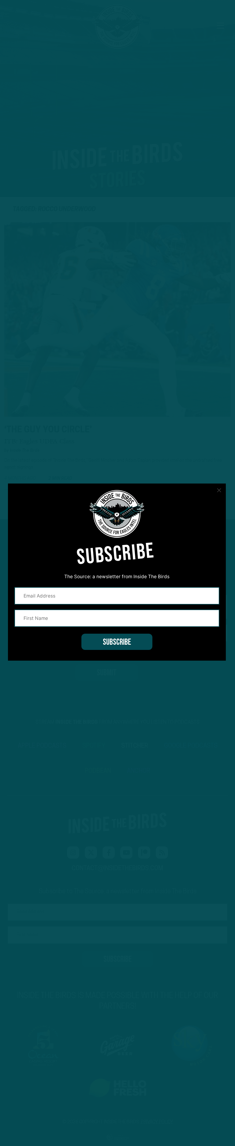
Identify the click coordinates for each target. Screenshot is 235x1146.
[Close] (219, 490)
